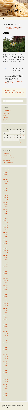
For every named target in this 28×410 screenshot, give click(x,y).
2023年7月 (5, 234)
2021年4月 (5, 294)
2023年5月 (5, 239)
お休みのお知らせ (7, 110)
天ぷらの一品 (6, 113)
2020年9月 (5, 310)
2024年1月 (5, 220)
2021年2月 (5, 299)
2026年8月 (5, 172)
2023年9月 (5, 230)
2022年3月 (5, 271)
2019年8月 (5, 340)
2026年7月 (5, 174)
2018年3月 (5, 372)
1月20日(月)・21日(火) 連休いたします (14, 93)
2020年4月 (5, 322)
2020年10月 (5, 308)
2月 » (20, 142)
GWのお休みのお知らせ (8, 158)
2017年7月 (5, 391)
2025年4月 (5, 188)
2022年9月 (5, 257)
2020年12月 (5, 303)
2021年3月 (5, 296)
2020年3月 (5, 324)
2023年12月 (5, 223)
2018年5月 (5, 368)
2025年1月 (5, 193)
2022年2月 (5, 273)
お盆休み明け (6, 153)
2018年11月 (5, 358)
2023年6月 (5, 236)
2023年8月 (5, 232)
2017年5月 (5, 393)
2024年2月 (5, 218)
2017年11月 (5, 382)
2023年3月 (5, 243)
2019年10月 (5, 335)
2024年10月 (5, 200)
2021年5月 (5, 292)
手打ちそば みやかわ (14, 28)
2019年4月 (5, 347)
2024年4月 (5, 213)
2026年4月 (5, 177)
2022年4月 (5, 269)
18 (20, 135)
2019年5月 (5, 345)
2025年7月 (5, 183)
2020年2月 (5, 326)
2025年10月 (5, 181)
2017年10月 (5, 384)
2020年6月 (5, 317)
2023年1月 (5, 248)
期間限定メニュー (7, 120)
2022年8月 (5, 259)
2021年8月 (5, 285)
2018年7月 (5, 365)
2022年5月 (5, 266)
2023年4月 (5, 241)
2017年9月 (5, 386)
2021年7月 (5, 287)
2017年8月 (5, 388)
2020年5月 (5, 319)
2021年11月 (5, 278)
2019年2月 (5, 352)
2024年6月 (5, 209)
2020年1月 (5, 329)
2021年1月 (5, 301)
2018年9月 (5, 363)
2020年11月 (5, 306)
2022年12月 (5, 250)
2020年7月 (5, 315)
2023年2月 (5, 246)
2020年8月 (5, 312)
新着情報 (17, 27)
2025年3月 (5, 190)
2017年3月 (5, 398)
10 (17, 133)
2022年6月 (5, 264)
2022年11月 (5, 253)
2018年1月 (5, 377)
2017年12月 (5, 379)
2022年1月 (5, 276)
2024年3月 (5, 216)
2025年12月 (5, 179)
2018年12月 (5, 356)
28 (7, 140)
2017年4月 (5, 395)
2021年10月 (5, 280)
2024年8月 (5, 204)
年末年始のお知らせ (7, 160)
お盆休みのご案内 (7, 155)
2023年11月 (5, 225)
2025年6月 (5, 186)
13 (4, 135)
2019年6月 (5, 342)
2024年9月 (5, 202)
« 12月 (7, 142)
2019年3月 (5, 349)
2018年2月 (5, 375)
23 (14, 137)
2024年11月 (5, 197)
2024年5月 (5, 211)
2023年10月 (5, 227)
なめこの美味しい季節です (9, 162)
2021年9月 (5, 282)
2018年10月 (5, 361)
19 (23, 135)
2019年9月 (5, 338)
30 (14, 140)
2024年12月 (5, 195)
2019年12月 (5, 331)
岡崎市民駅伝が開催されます (12, 91)
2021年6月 (5, 289)
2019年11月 (5, 333)
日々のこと (5, 117)
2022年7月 (5, 262)
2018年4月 (5, 370)
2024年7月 (5, 206)
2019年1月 (5, 354)
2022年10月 (5, 255)
